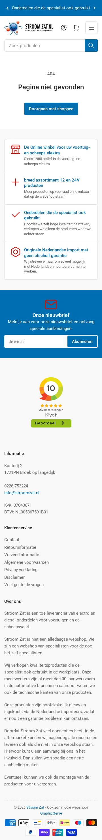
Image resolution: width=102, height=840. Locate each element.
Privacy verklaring (20, 569)
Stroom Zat (35, 807)
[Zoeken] (91, 45)
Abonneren (82, 341)
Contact (11, 539)
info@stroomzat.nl (21, 492)
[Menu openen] (91, 27)
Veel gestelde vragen (24, 584)
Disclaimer (14, 577)
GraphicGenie (51, 813)
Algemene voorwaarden (26, 562)
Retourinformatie (20, 547)
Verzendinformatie (21, 554)
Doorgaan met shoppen (51, 108)
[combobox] (51, 45)
